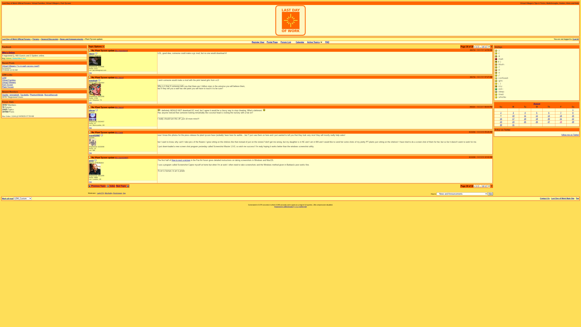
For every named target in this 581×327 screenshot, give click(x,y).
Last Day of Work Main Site (562, 198)
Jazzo (91, 54)
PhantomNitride (36, 95)
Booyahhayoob (50, 95)
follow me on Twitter (570, 135)
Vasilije (5, 95)
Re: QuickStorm (121, 51)
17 (486, 47)
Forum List (286, 42)
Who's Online (8, 52)
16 (483, 47)
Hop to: (433, 194)
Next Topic (121, 186)
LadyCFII (100, 193)
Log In (575, 39)
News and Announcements (71, 39)
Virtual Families (9, 80)
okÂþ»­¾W (303, 207)
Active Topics (313, 42)
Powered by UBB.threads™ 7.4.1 (286, 207)
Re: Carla (118, 133)
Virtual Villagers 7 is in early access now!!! (20, 66)
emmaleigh (14, 95)
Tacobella (24, 95)
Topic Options (95, 46)
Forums (36, 39)
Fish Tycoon (7, 85)
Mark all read (7, 199)
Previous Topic (98, 186)
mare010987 (94, 135)
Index (112, 186)
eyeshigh (93, 80)
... (480, 47)
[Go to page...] (491, 46)
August (536, 104)
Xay (124, 193)
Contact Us (545, 198)
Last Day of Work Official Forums (16, 39)
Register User (258, 42)
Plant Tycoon (8, 87)
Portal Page (272, 42)
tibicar (92, 110)
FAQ (327, 42)
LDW (4, 78)
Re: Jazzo (119, 78)
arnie (91, 161)
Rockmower (117, 193)
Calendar (300, 42)
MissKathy (108, 193)
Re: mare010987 (121, 158)
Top (90, 73)
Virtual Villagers (9, 82)
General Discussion (49, 39)
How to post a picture (181, 160)
